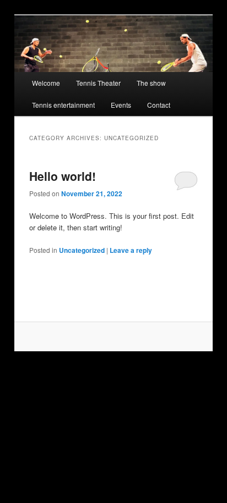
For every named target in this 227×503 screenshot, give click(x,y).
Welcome (46, 82)
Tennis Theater (98, 82)
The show (151, 82)
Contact (158, 104)
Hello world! (62, 176)
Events (121, 104)
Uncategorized (82, 250)
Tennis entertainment (63, 104)
